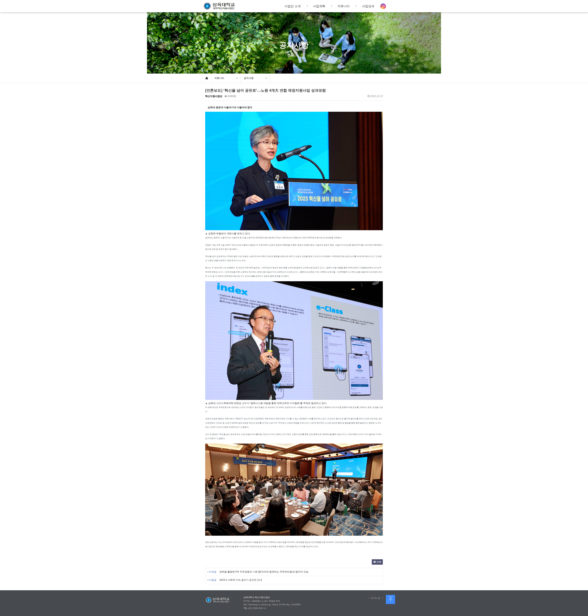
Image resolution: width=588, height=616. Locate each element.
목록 (378, 562)
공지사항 (249, 78)
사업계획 (319, 6)
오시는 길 (375, 598)
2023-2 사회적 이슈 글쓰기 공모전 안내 (240, 580)
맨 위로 (390, 599)
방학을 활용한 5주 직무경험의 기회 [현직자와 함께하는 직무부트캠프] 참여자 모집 (263, 571)
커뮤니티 (219, 78)
